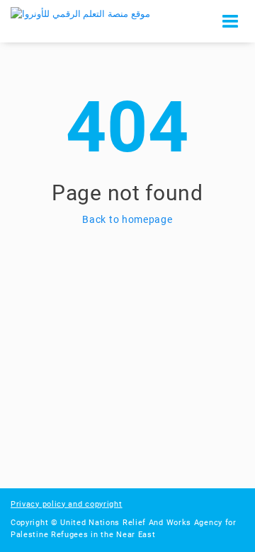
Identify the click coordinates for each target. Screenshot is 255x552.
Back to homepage (127, 219)
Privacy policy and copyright (67, 504)
